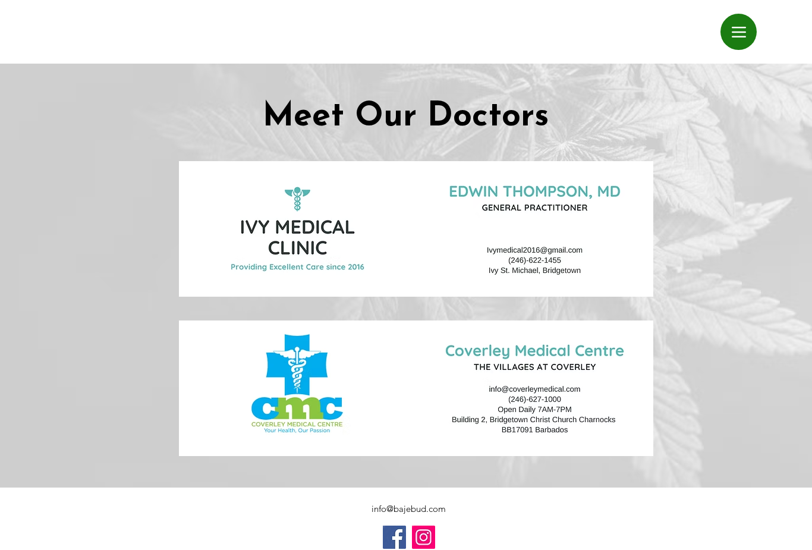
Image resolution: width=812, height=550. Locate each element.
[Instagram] (423, 537)
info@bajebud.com (409, 508)
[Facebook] (394, 537)
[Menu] (738, 32)
